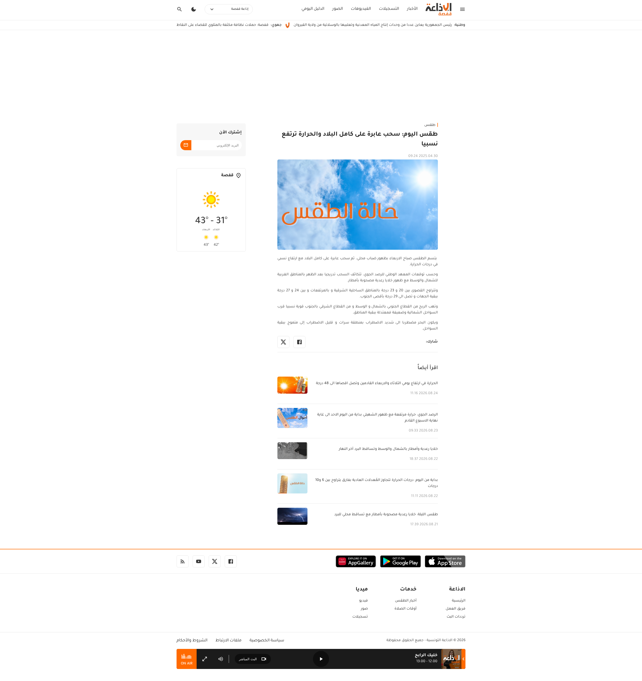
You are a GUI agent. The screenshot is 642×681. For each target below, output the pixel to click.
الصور (337, 9)
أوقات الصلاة (405, 609)
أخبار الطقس (406, 601)
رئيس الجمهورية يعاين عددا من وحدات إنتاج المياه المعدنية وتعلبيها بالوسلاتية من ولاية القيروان (399, 25)
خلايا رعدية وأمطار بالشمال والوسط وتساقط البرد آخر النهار (388, 449)
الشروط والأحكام (192, 640)
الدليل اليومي (312, 9)
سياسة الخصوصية (267, 640)
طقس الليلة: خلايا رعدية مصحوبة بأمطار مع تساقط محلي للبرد (386, 515)
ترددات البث (456, 617)
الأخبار (412, 9)
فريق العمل (455, 609)
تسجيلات (360, 617)
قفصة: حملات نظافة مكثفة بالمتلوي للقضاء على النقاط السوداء (241, 25)
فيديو (363, 601)
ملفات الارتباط (228, 640)
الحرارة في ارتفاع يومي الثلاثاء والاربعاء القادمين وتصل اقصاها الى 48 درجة (377, 384)
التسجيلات (389, 9)
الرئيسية (458, 601)
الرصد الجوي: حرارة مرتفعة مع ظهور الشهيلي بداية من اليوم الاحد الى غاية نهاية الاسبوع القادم (377, 418)
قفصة (227, 175)
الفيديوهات (361, 9)
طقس (429, 125)
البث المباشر (248, 659)
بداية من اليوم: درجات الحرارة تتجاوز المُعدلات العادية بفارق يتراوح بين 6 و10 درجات (376, 483)
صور (364, 609)
